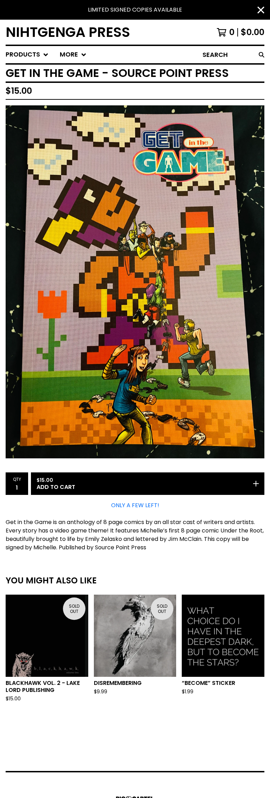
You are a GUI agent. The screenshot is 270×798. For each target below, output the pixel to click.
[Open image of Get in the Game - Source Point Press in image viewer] (135, 281)
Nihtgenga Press (68, 32)
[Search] (261, 54)
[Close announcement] (260, 10)
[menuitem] (27, 54)
